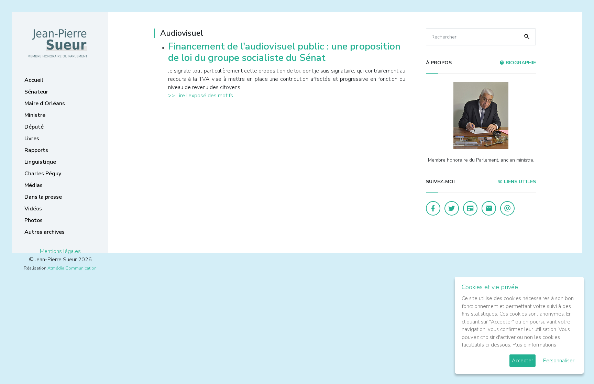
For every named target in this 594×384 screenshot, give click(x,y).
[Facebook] (433, 208)
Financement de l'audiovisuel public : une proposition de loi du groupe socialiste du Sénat (284, 52)
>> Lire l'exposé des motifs (200, 95)
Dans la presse (43, 197)
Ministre (34, 115)
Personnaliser (558, 360)
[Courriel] (507, 208)
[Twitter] (451, 208)
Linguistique (40, 162)
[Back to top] (572, 362)
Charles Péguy (42, 173)
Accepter (522, 360)
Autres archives (44, 232)
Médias (33, 185)
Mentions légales (60, 251)
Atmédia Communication (72, 268)
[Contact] (489, 208)
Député (34, 127)
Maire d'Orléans (44, 103)
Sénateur (36, 92)
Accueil (33, 80)
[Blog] (470, 208)
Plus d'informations (534, 344)
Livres (31, 138)
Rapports (36, 150)
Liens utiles (519, 181)
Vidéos (33, 208)
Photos (33, 220)
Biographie (520, 62)
